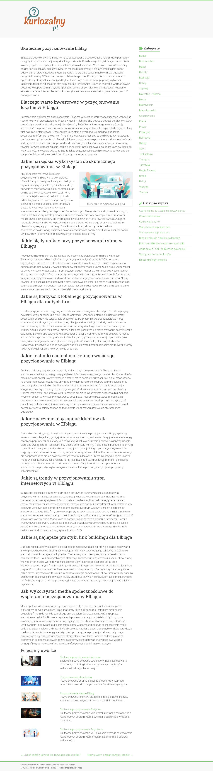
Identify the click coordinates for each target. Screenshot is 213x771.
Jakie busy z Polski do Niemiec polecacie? (162, 248)
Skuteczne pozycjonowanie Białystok (80, 709)
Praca (142, 121)
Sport (142, 148)
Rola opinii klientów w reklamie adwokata (161, 243)
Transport (144, 159)
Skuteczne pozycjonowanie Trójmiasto (81, 729)
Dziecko (143, 72)
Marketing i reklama (150, 94)
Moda (142, 99)
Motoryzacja (146, 104)
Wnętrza (143, 186)
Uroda (142, 175)
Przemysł (144, 132)
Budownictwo (146, 61)
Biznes (142, 55)
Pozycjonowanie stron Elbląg (76, 677)
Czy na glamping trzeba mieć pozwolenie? (162, 210)
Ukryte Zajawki (147, 170)
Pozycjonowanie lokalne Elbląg (77, 693)
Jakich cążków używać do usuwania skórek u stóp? (50, 754)
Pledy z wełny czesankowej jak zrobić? (110, 754)
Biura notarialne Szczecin (153, 259)
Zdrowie (143, 192)
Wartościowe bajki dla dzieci (154, 227)
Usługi (142, 181)
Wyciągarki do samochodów (155, 254)
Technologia (146, 154)
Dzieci (142, 66)
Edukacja (144, 77)
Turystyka (144, 165)
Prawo (142, 126)
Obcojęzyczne (147, 115)
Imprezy (143, 88)
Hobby (142, 83)
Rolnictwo (144, 137)
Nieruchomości (147, 110)
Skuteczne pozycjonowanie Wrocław (80, 657)
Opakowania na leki (149, 216)
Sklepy (143, 143)
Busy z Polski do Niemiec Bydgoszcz (159, 238)
